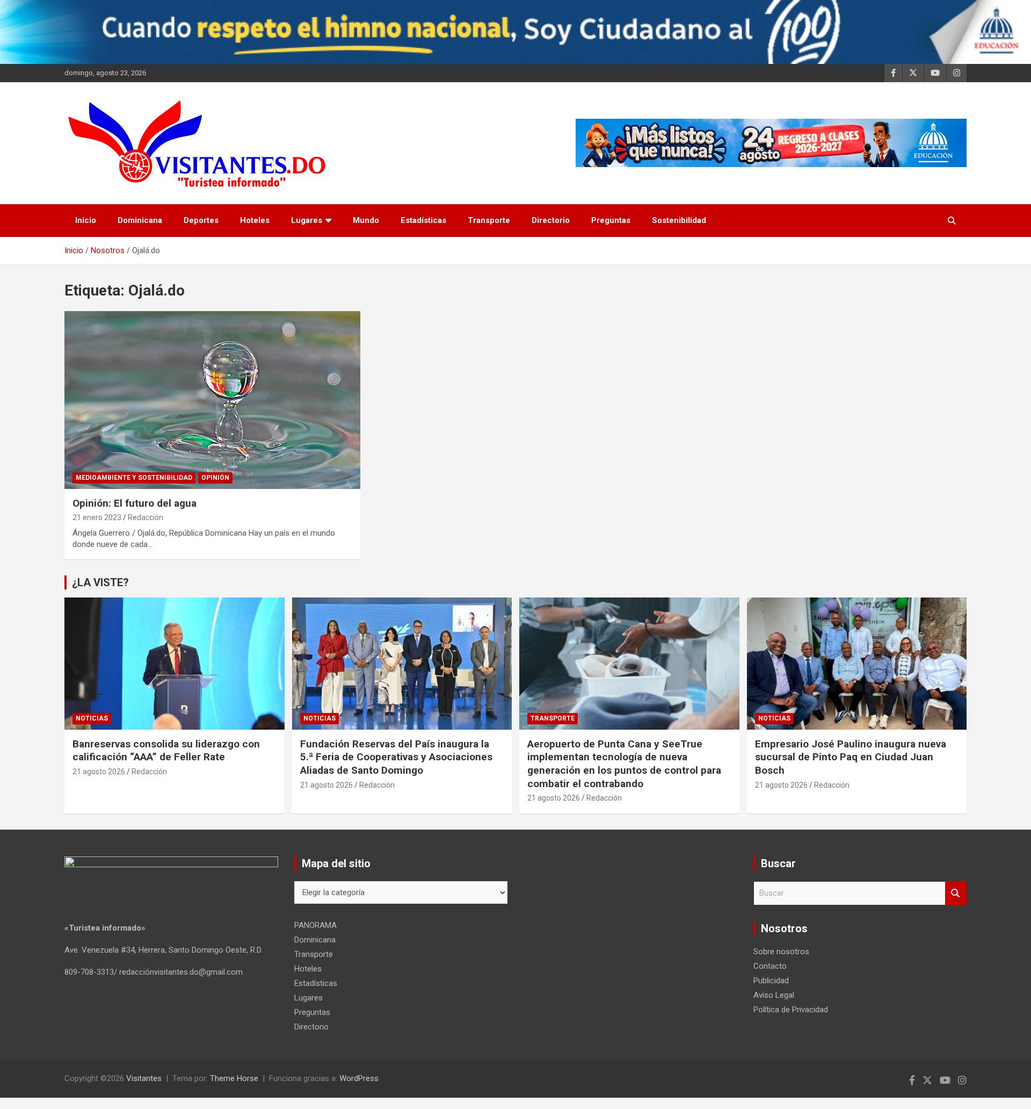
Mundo (366, 220)
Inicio (85, 220)
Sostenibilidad (679, 220)
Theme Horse (234, 1078)
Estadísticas (423, 220)
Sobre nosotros (781, 951)
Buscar (956, 893)
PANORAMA (315, 925)
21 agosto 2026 (98, 771)
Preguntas (610, 220)
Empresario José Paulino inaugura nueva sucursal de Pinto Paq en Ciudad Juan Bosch (850, 757)
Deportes (201, 220)
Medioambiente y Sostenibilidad (134, 477)
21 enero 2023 (96, 517)
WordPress (359, 1078)
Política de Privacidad (790, 1009)
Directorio (551, 220)
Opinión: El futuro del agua (134, 503)
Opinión (215, 477)
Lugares (306, 220)
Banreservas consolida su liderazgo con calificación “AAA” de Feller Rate (166, 751)
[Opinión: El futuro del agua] (212, 400)
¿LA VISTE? (100, 582)
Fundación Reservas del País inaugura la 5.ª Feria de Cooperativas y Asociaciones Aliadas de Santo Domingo (396, 757)
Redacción (145, 517)
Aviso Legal (773, 995)
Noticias (92, 718)
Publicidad (771, 980)
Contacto (770, 966)
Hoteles (255, 220)
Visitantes (144, 1078)
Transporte (489, 220)
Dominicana (140, 220)
